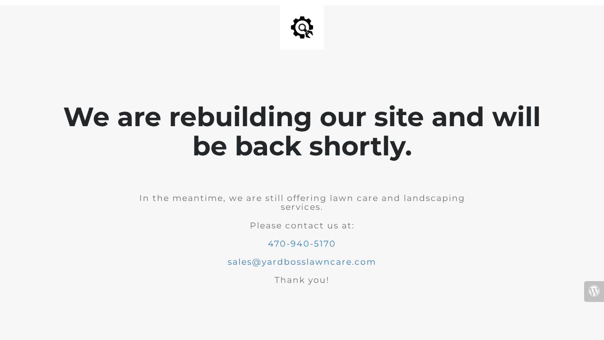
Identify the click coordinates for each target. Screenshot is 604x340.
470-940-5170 (302, 244)
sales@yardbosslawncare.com (302, 262)
